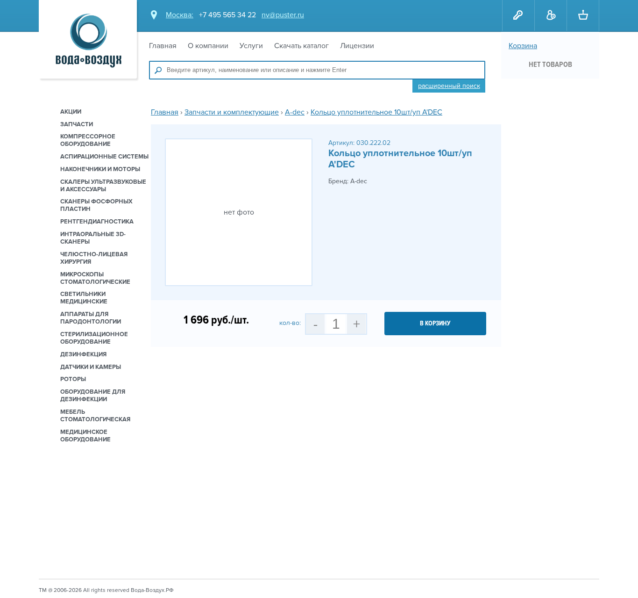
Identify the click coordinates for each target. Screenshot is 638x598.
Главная (163, 45)
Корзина (523, 45)
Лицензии (357, 45)
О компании (208, 45)
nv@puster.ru (283, 15)
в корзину (435, 323)
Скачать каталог (301, 45)
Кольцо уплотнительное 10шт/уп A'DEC (376, 112)
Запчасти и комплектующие (231, 112)
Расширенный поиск (449, 86)
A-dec (295, 112)
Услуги (251, 45)
